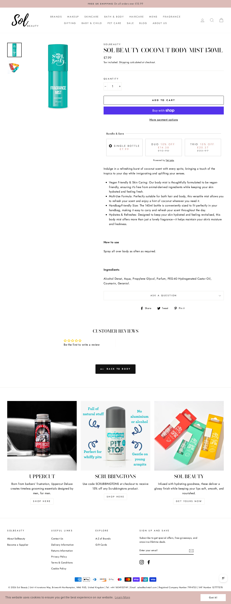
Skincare (91, 16)
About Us (160, 23)
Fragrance (172, 16)
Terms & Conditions (62, 562)
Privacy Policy (59, 556)
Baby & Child (92, 23)
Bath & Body (114, 16)
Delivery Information (62, 544)
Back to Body (118, 369)
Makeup (73, 16)
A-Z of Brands (102, 538)
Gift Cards (101, 544)
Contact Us (57, 538)
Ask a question (164, 295)
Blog (143, 23)
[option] (115, 4)
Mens (153, 16)
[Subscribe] (191, 550)
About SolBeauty (16, 538)
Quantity (111, 78)
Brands (56, 16)
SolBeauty (112, 44)
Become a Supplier (18, 544)
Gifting (70, 23)
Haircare (136, 16)
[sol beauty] (189, 435)
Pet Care (114, 23)
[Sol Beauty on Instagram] (142, 562)
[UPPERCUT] (42, 435)
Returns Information (62, 550)
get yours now (189, 501)
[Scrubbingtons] (115, 435)
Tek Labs (170, 160)
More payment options (163, 120)
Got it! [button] (213, 597)
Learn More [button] (122, 597)
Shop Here (42, 501)
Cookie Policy (58, 568)
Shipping (124, 62)
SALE (130, 23)
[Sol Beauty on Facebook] (149, 562)
